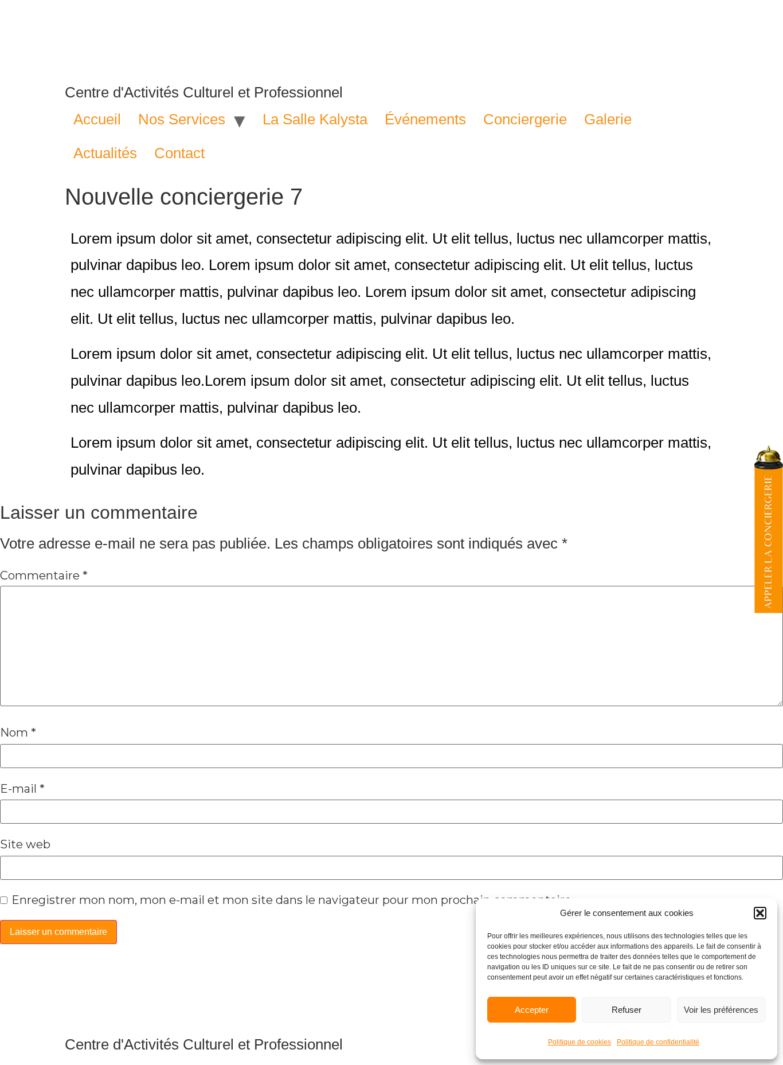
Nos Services (181, 119)
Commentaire (44, 575)
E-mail (22, 788)
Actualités (105, 153)
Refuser (626, 1010)
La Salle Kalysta (315, 119)
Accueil (97, 119)
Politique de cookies (579, 1042)
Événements (425, 119)
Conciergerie (525, 119)
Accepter (532, 1010)
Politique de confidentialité (658, 1042)
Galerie (608, 119)
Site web (25, 844)
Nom (18, 732)
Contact (179, 153)
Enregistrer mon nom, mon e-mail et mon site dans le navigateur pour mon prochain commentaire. (292, 900)
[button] (760, 913)
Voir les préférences (721, 1010)
